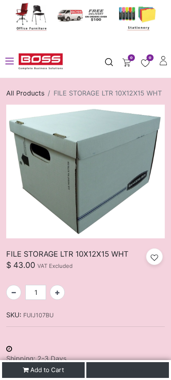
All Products (25, 93)
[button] (154, 256)
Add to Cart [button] (46, 370)
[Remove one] (13, 292)
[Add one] (57, 292)
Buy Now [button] (129, 370)
